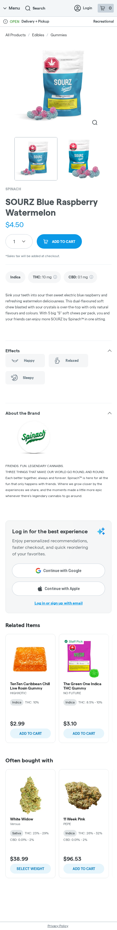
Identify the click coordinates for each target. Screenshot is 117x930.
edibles (38, 35)
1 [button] (14, 241)
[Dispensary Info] (5, 21)
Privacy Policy (58, 926)
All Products (15, 35)
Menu (14, 8)
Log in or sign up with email (59, 603)
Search (39, 8)
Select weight (30, 869)
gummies (59, 35)
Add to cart (30, 733)
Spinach (13, 189)
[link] (15, 277)
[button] (58, 350)
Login (87, 8)
